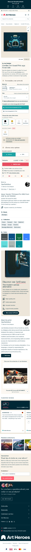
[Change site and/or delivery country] (29, 10)
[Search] (28, 18)
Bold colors (17, 227)
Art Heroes (5, 518)
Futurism (15, 224)
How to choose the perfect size (21, 93)
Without (10, 154)
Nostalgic (4, 214)
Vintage (4, 224)
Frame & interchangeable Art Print (13, 107)
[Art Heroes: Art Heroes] (29, 518)
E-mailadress (4, 470)
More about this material (23, 84)
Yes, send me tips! (7, 478)
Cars (15, 222)
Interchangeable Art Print (11, 111)
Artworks (4, 506)
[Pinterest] (9, 522)
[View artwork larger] (28, 28)
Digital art (20, 222)
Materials (4, 510)
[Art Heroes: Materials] (29, 510)
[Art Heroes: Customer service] (29, 514)
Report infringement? (23, 543)
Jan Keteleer (7, 63)
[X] (14, 522)
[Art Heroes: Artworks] (29, 506)
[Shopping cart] (28, 14)
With (23, 154)
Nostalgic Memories (7, 227)
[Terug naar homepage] (9, 15)
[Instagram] (7, 522)
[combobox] (13, 19)
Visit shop (4, 189)
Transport (9, 222)
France (3, 222)
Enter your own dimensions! (16, 101)
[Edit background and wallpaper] (28, 30)
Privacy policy (15, 545)
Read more (12, 189)
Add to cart (16, 164)
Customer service (7, 514)
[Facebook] (12, 522)
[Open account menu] (25, 14)
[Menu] (2, 15)
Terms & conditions (7, 543)
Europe (10, 224)
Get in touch (8, 499)
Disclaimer (15, 543)
